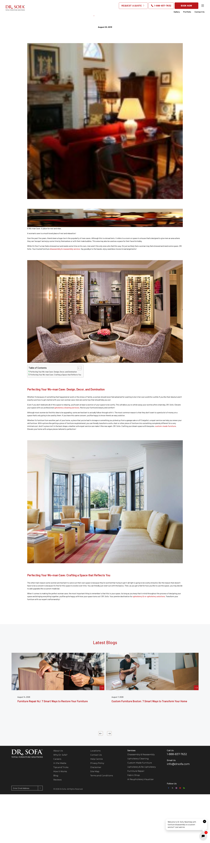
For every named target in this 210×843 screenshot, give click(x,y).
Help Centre (96, 759)
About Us (58, 751)
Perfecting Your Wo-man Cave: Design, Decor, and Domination (53, 372)
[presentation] (100, 733)
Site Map (94, 771)
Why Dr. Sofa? (60, 755)
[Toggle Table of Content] (78, 368)
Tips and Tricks (60, 767)
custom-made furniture (165, 426)
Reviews (57, 780)
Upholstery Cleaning (138, 759)
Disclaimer (95, 767)
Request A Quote (132, 5)
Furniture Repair (135, 771)
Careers (57, 759)
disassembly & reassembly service (65, 249)
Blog (55, 775)
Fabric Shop (133, 775)
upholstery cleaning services (66, 407)
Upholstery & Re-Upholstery (141, 767)
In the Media (59, 763)
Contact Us (200, 12)
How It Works (60, 771)
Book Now (186, 5)
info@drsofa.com (178, 764)
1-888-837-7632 (162, 5)
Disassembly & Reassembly (141, 754)
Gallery (177, 12)
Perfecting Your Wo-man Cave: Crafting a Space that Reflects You (55, 375)
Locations (95, 751)
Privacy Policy (97, 763)
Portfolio (187, 12)
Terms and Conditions (101, 775)
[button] (186, 825)
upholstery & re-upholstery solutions (149, 596)
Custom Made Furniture (139, 763)
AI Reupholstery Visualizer (140, 779)
